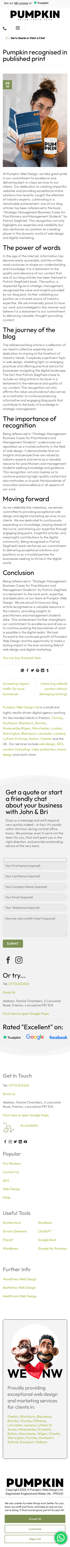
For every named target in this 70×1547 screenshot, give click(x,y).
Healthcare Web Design (20, 1296)
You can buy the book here (22, 658)
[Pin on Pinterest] (37, 671)
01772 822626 (19, 984)
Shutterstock (12, 1222)
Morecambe (11, 728)
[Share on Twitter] (32, 671)
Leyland (59, 733)
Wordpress (10, 1248)
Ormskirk (44, 1429)
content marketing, (17, 749)
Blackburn (26, 723)
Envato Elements (15, 1231)
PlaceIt (8, 1240)
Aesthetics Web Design (19, 1287)
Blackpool (28, 733)
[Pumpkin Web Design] (35, 15)
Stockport (27, 1442)
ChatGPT (45, 1231)
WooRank (45, 1222)
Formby (31, 1438)
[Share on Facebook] (27, 671)
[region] (35, 1522)
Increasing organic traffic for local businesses (16, 688)
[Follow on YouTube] (25, 1142)
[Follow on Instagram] (18, 961)
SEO (60, 744)
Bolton (34, 739)
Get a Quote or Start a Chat (28, 38)
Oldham (41, 1442)
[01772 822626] (5, 28)
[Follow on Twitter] (15, 1142)
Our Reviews (12, 1163)
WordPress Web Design (20, 1279)
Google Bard (47, 1240)
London (56, 728)
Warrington (11, 733)
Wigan (25, 728)
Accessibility (29, 1125)
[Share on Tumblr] (47, 671)
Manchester (40, 728)
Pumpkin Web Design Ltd (21, 707)
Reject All (35, 1539)
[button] (17, 28)
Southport (10, 723)
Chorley (57, 718)
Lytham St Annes (15, 739)
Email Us (9, 992)
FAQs (7, 1197)
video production (43, 749)
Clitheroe (39, 1421)
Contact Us (11, 1172)
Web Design (11, 1189)
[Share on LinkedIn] (42, 671)
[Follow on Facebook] (8, 961)
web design (47, 744)
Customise (35, 1529)
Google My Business (52, 1248)
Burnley (40, 723)
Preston (13, 1416)
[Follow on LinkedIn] (20, 1142)
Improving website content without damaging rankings (53, 688)
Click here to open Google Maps (26, 1013)
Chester (46, 739)
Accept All (35, 1519)
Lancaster (44, 733)
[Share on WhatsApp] (22, 671)
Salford (12, 1442)
